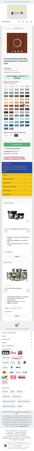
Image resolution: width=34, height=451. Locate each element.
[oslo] (11, 125)
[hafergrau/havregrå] (6, 99)
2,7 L (11, 135)
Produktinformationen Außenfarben (16, 435)
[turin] (11, 109)
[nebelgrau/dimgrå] (16, 89)
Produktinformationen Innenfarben (11, 436)
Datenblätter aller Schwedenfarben (10, 438)
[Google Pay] (18, 372)
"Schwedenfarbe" (23, 426)
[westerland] (22, 99)
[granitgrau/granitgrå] (6, 96)
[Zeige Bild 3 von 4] (18, 51)
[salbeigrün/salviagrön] (16, 115)
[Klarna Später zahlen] (21, 377)
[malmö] (6, 109)
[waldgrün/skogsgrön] (22, 115)
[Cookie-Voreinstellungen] (5, 445)
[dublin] (27, 122)
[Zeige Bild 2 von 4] (15, 51)
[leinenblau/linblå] (16, 125)
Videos (29, 438)
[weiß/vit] (6, 86)
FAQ (11, 439)
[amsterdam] (27, 102)
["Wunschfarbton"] (11, 128)
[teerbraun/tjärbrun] (6, 112)
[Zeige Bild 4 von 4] (22, 51)
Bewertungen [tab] (7, 190)
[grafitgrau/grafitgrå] (16, 96)
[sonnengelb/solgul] (11, 102)
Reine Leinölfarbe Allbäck (13, 288)
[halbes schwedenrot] (16, 105)
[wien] (6, 125)
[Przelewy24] (17, 358)
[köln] (27, 93)
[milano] (16, 122)
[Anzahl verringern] (5, 140)
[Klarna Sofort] (13, 377)
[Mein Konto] (27, 21)
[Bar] (24, 363)
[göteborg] (27, 99)
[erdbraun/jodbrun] (22, 109)
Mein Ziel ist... (10, 432)
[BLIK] (6, 353)
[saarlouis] (11, 112)
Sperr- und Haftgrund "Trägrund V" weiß (16, 229)
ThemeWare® (23, 448)
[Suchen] (19, 21)
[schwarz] (27, 96)
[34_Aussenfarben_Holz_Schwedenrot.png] (17, 43)
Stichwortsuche (14, 430)
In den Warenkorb (17, 144)
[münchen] (6, 115)
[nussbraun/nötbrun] (22, 102)
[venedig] (6, 122)
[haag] (22, 119)
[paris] (11, 99)
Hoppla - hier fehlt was (18, 439)
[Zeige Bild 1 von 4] (12, 51)
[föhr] (6, 89)
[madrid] (16, 86)
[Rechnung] (19, 363)
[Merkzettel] (23, 21)
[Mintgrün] (16, 112)
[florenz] (27, 115)
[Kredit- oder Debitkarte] (8, 372)
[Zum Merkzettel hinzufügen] (27, 221)
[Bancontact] (5, 377)
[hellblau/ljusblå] (27, 119)
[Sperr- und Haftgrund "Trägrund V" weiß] (17, 215)
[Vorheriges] (5, 43)
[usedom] (11, 122)
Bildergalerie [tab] (7, 194)
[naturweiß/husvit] (22, 86)
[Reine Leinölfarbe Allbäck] (17, 274)
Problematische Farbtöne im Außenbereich (16, 433)
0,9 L (6, 135)
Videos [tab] (5, 175)
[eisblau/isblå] (16, 119)
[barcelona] (16, 109)
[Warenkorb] (31, 21)
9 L (16, 135)
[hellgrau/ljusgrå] (22, 89)
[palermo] (22, 122)
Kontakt (7, 430)
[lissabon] (6, 102)
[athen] (27, 105)
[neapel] (27, 86)
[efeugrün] (6, 119)
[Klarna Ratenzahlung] (5, 382)
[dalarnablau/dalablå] (22, 125)
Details (17, 256)
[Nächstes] (29, 43)
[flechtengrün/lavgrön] (11, 115)
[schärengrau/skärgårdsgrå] (22, 112)
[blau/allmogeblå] (27, 125)
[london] (22, 93)
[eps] (13, 353)
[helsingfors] (11, 96)
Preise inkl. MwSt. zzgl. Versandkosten (12, 72)
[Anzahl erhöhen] (16, 140)
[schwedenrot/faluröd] (22, 105)
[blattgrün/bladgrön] (11, 119)
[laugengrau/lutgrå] (11, 93)
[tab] (17, 167)
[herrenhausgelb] (16, 102)
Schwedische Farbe (20, 432)
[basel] (6, 128)
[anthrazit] (22, 96)
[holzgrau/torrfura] (6, 93)
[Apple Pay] (18, 367)
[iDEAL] (20, 353)
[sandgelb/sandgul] (16, 99)
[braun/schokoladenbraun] (27, 109)
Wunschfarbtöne (25, 436)
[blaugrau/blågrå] (27, 89)
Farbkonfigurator (23, 430)
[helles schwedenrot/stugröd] (11, 105)
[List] (16, 93)
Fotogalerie (23, 438)
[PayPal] (12, 367)
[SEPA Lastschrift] (25, 372)
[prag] (6, 105)
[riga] (27, 112)
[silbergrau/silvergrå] (11, 89)
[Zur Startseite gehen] (17, 11)
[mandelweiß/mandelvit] (11, 86)
